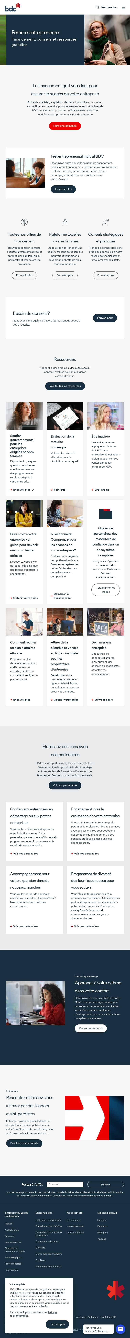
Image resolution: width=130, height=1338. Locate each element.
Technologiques (13, 1257)
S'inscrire (106, 1184)
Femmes (9, 1236)
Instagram (102, 1232)
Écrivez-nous (105, 317)
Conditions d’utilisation (87, 1317)
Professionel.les (13, 1263)
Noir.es (8, 1223)
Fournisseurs (11, 1270)
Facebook (102, 1226)
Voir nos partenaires (65, 785)
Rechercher (109, 7)
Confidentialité (108, 1317)
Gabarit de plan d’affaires (49, 1226)
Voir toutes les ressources (65, 386)
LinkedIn (101, 1220)
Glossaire (40, 1247)
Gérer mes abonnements (49, 1254)
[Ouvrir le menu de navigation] (123, 7)
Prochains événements (24, 1143)
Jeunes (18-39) (13, 1242)
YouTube (101, 1238)
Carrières (40, 1260)
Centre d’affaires (75, 1232)
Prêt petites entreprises (48, 1220)
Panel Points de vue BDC (49, 1266)
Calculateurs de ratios (47, 1241)
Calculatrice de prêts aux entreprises (49, 1233)
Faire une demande (65, 125)
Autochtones (12, 1230)
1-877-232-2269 (75, 1226)
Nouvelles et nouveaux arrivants (15, 1250)
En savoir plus (24, 275)
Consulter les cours (91, 1028)
